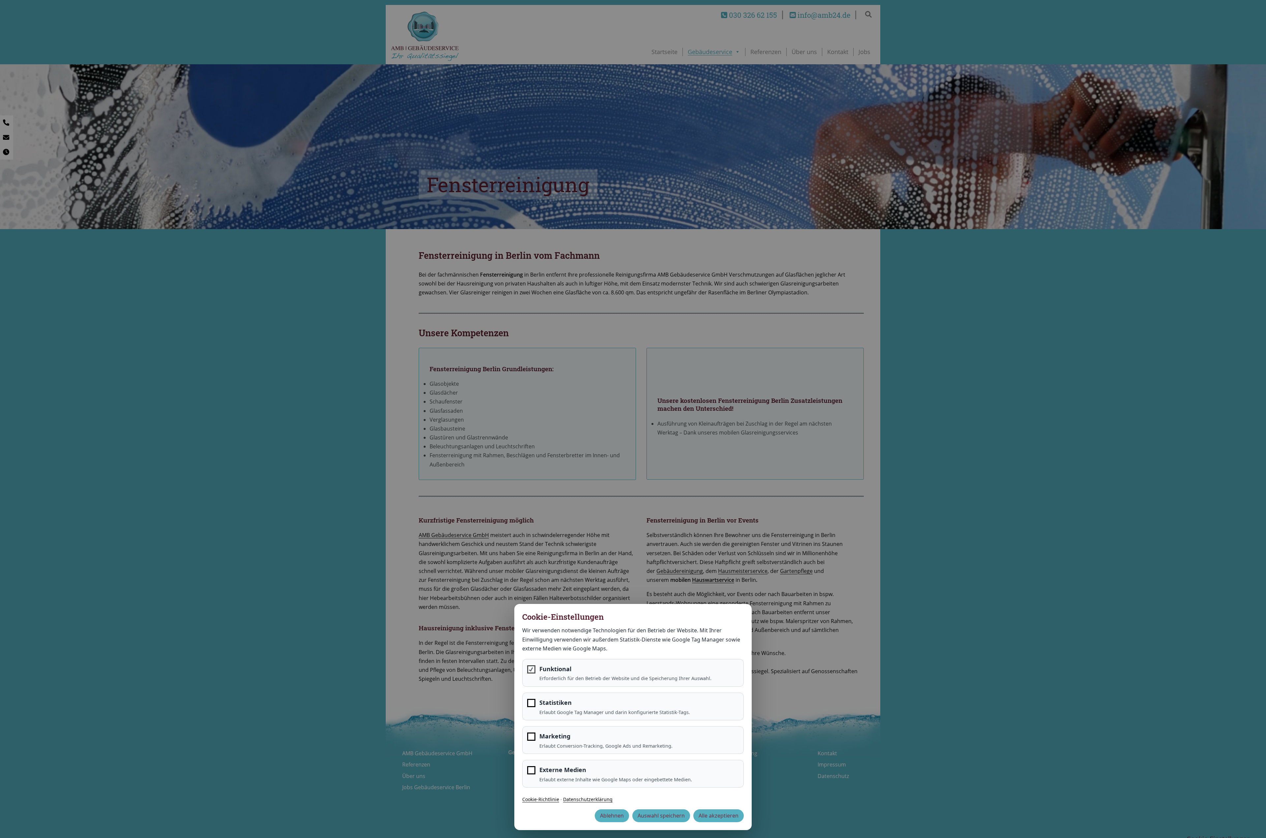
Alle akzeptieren (718, 815)
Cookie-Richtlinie (540, 799)
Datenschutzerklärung (588, 799)
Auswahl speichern (661, 815)
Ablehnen (612, 815)
